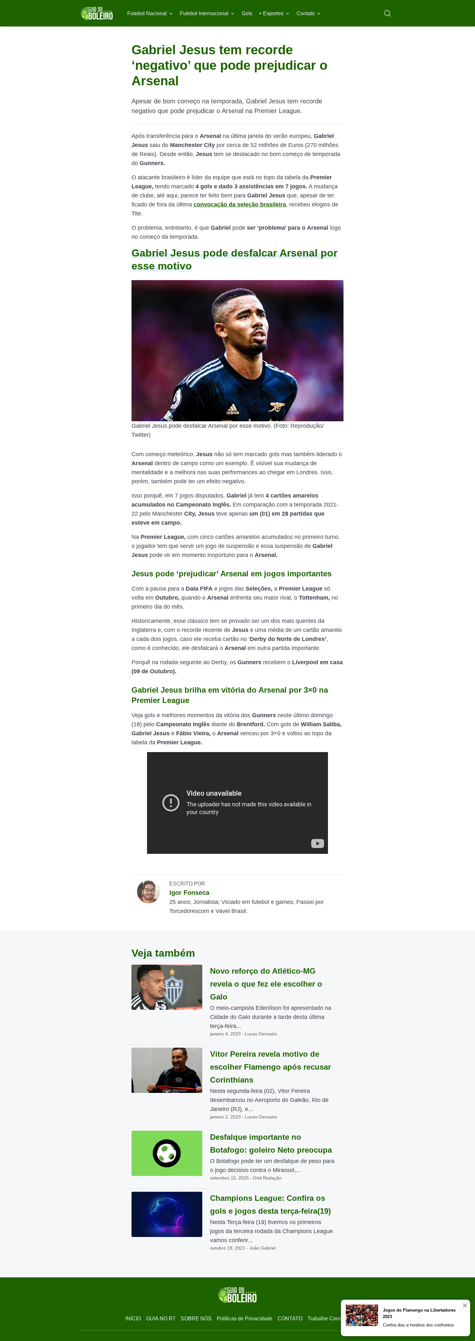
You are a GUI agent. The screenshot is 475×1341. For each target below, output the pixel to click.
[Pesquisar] (387, 13)
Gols (247, 13)
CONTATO (290, 1318)
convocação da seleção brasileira (240, 204)
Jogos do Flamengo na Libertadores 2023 (419, 1313)
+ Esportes (271, 13)
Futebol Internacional (204, 13)
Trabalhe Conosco (329, 1318)
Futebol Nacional (147, 13)
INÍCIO (133, 1318)
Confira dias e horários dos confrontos (418, 1325)
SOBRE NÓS (196, 1318)
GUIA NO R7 (160, 1318)
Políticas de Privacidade (244, 1318)
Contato (306, 13)
